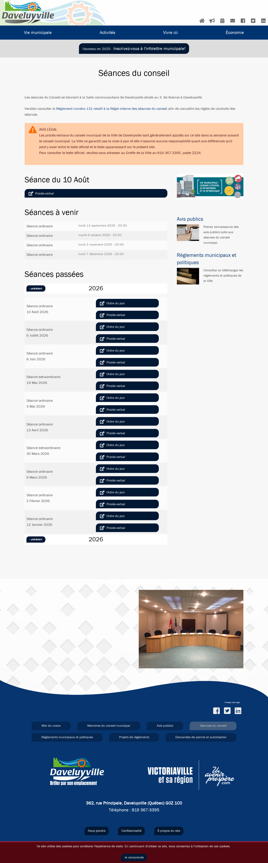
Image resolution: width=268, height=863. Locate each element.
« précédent (36, 288)
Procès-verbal (44, 193)
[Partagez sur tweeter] (227, 710)
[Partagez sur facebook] (216, 710)
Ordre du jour (115, 303)
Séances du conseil (213, 726)
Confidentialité (131, 831)
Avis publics (190, 219)
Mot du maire (51, 726)
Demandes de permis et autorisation (201, 737)
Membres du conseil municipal (108, 726)
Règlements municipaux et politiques (67, 737)
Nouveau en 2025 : (134, 48)
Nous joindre (96, 831)
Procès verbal (115, 362)
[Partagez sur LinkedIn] (238, 710)
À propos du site (169, 831)
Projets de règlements (134, 737)
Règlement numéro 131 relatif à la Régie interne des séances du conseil (111, 108)
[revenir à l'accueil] (28, 13)
